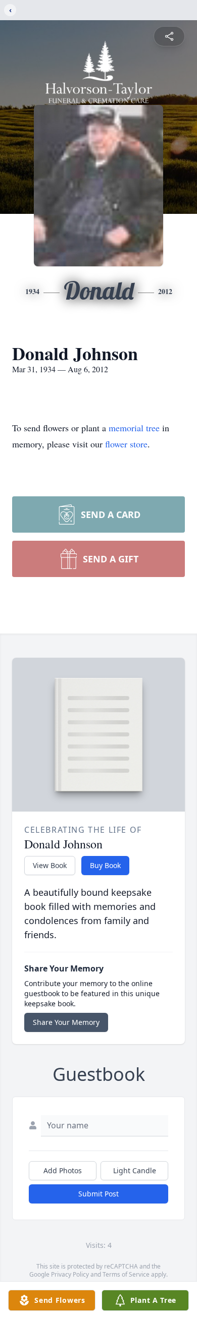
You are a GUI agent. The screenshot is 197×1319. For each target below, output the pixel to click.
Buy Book (105, 865)
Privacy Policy (70, 1274)
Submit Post (98, 1193)
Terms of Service (126, 1274)
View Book (50, 865)
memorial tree (134, 428)
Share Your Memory (66, 1022)
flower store (126, 444)
